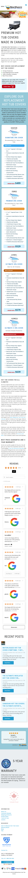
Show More (16, 515)
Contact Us (4, 850)
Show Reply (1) (9, 573)
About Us (3, 811)
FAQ (2, 830)
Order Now (7, 86)
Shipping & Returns (6, 815)
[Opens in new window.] (16, 498)
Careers (3, 819)
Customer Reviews (6, 813)
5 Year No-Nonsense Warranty (16, 448)
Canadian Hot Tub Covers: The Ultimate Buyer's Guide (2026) (14, 706)
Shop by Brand (5, 827)
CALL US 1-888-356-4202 (7, 858)
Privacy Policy (4, 816)
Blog (2, 829)
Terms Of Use (5, 818)
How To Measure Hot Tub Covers (10, 826)
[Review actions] (23, 487)
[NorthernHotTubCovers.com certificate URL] (19, 745)
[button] (22, 468)
